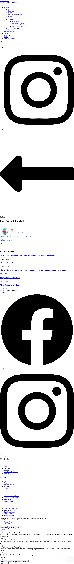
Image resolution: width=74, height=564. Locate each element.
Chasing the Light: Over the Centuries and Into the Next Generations (27, 255)
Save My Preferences (14, 561)
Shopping (7, 35)
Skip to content (4, 1)
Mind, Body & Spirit (18, 26)
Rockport (10, 16)
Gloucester (11, 11)
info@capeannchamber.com (8, 456)
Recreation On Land (18, 23)
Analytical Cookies (7, 547)
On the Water (16, 21)
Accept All (19, 527)
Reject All (11, 527)
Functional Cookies (8, 540)
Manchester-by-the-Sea (15, 14)
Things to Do (12, 19)
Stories (6, 37)
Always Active (18, 533)
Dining (6, 33)
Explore (6, 7)
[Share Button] (12, 230)
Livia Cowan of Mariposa (10, 285)
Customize (4, 527)
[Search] (19, 44)
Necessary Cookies (8, 533)
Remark (16, 540)
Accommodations (9, 31)
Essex (9, 9)
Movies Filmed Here (14, 28)
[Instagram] (39, 129)
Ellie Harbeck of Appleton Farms (13, 263)
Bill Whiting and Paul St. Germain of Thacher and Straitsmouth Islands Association (33, 270)
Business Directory (9, 38)
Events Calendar (13, 30)
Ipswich (10, 13)
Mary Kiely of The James (10, 278)
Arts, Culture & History (19, 25)
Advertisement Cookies (9, 554)
